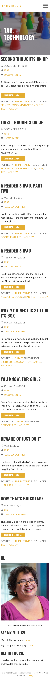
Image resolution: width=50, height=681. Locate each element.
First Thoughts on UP (22, 122)
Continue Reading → (13, 95)
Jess (6, 70)
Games (19, 358)
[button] (46, 5)
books (5, 237)
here (27, 639)
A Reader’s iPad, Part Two (21, 188)
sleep (39, 105)
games (37, 361)
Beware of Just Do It (21, 438)
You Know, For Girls (21, 379)
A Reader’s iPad (16, 250)
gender (6, 425)
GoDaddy (29, 675)
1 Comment (12, 138)
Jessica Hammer (11, 6)
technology (9, 108)
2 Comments (12, 74)
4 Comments (12, 266)
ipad (13, 237)
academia (7, 296)
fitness (6, 105)
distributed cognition (16, 361)
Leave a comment (16, 206)
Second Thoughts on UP (24, 59)
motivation (27, 105)
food (15, 105)
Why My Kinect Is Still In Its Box (24, 313)
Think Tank (22, 101)
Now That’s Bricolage (22, 498)
